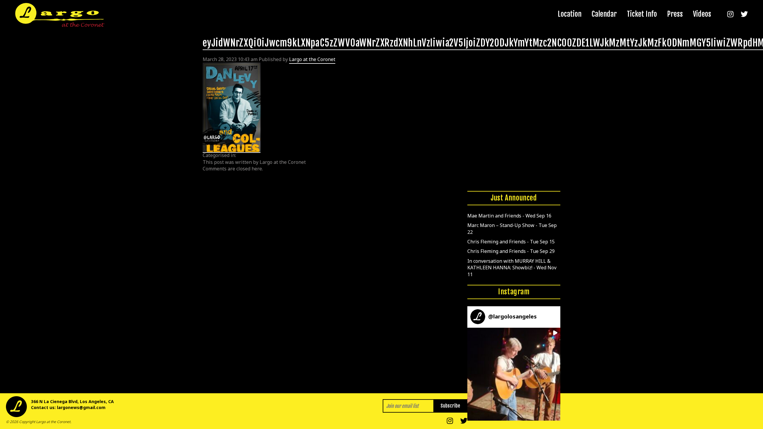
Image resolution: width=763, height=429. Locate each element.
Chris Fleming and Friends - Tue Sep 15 (511, 241)
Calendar (604, 14)
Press (675, 14)
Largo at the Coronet (312, 59)
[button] (513, 374)
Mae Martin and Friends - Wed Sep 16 (509, 215)
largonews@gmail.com (81, 407)
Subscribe (450, 406)
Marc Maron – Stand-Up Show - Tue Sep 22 (512, 228)
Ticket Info (642, 14)
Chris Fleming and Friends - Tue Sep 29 (511, 251)
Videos (702, 14)
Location (569, 14)
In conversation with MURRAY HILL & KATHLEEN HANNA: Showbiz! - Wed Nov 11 (511, 268)
